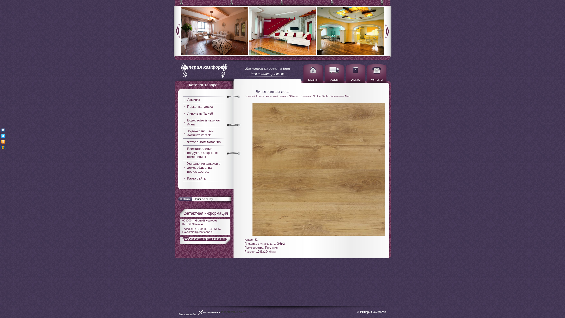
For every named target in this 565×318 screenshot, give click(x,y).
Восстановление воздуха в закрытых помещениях (202, 153)
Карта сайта (196, 178)
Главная (249, 96)
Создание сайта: (188, 314)
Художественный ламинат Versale (200, 133)
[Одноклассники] (3, 142)
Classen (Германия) (301, 96)
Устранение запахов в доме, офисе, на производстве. (203, 167)
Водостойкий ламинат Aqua (203, 122)
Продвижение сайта (233, 312)
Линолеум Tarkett (200, 113)
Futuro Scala (321, 96)
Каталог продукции (266, 96)
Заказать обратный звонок (207, 238)
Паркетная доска (200, 106)
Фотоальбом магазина (204, 142)
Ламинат (193, 100)
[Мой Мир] (3, 147)
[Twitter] (3, 136)
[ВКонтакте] (3, 130)
